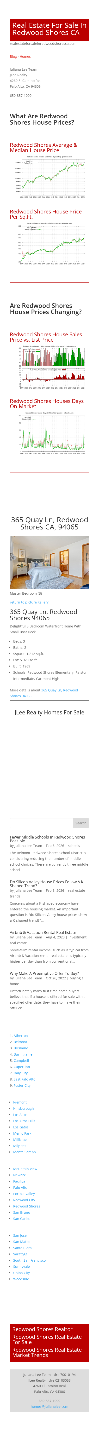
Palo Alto (20, 1187)
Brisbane (21, 1048)
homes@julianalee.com (49, 1406)
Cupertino (22, 1066)
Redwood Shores (26, 1206)
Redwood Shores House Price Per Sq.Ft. (46, 214)
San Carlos (21, 1218)
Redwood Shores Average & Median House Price (43, 147)
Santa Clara (22, 1248)
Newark (19, 1175)
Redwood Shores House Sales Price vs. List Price (46, 337)
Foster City (22, 1085)
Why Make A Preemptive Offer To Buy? (44, 973)
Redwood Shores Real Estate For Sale (47, 1339)
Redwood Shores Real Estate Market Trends (47, 1352)
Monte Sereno (24, 1152)
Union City (21, 1272)
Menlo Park (22, 1133)
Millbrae (20, 1139)
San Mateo (21, 1241)
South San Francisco (29, 1260)
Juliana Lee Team (28, 845)
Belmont (20, 1042)
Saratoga (20, 1254)
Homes (25, 56)
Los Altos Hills (24, 1121)
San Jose (20, 1235)
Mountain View (25, 1169)
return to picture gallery (29, 602)
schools (74, 845)
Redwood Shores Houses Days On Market (47, 403)
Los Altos (20, 1114)
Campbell (21, 1060)
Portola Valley (24, 1193)
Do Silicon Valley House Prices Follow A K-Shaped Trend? (47, 883)
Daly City (21, 1073)
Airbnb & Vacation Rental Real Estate (43, 932)
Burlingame (23, 1054)
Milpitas (19, 1146)
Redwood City (24, 1200)
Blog (13, 56)
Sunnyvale (21, 1266)
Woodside (21, 1279)
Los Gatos (21, 1127)
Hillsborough (23, 1108)
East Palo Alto (24, 1079)
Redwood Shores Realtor (42, 1329)
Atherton (21, 1035)
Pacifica (19, 1181)
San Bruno (21, 1212)
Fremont (20, 1102)
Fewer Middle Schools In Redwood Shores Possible (47, 839)
